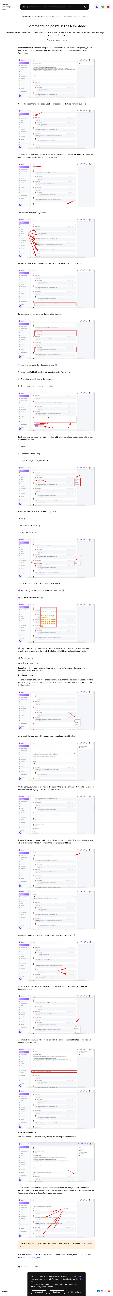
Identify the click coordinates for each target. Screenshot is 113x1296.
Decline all (57, 1292)
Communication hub (41, 16)
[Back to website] (96, 6)
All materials (26, 16)
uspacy (5, 1291)
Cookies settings (74, 1292)
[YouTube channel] (108, 6)
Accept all (39, 1292)
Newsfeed (56, 16)
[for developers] (102, 6)
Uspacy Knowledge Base (6, 6)
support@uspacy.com (32, 1257)
